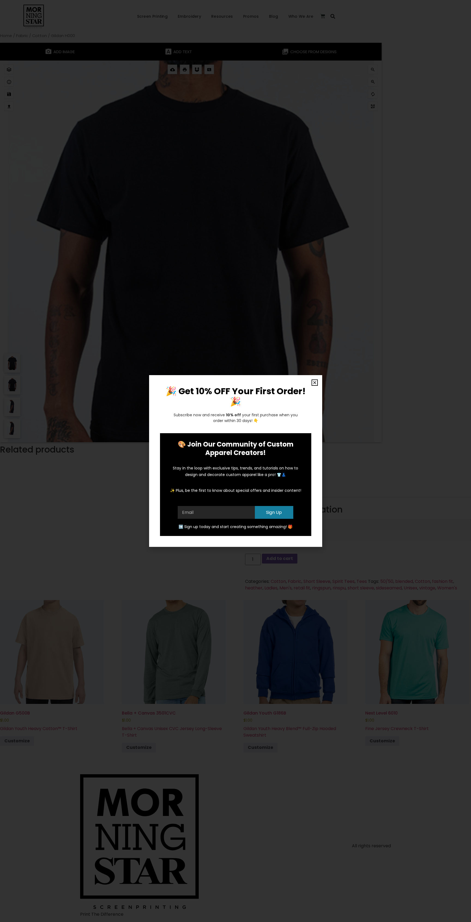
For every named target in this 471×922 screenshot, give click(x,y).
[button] (315, 383)
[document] (235, 461)
